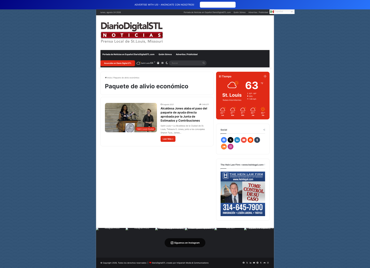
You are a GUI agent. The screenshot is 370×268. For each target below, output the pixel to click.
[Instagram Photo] (111, 243)
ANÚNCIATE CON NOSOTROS (218, 4)
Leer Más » (168, 139)
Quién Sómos (240, 12)
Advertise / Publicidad (258, 12)
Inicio (109, 77)
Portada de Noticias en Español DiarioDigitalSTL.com (207, 12)
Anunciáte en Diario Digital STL (117, 63)
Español (278, 11)
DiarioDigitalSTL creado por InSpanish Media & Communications (180, 263)
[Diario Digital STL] (131, 32)
